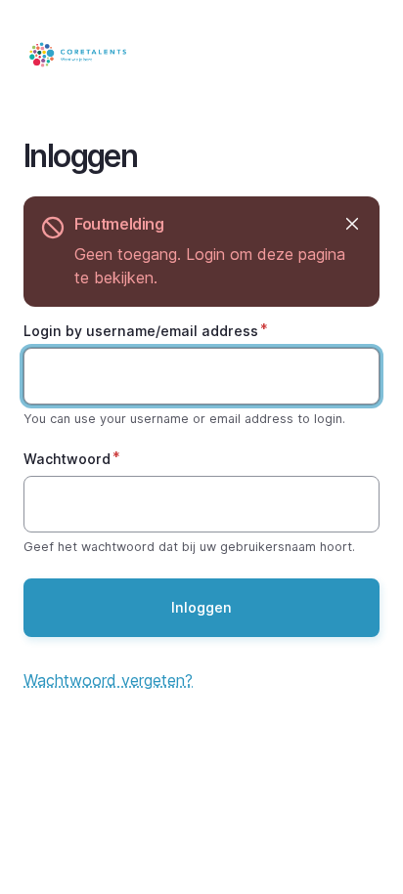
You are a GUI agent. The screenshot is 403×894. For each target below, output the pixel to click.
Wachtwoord (67, 458)
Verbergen (351, 224)
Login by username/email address (140, 330)
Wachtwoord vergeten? (108, 680)
